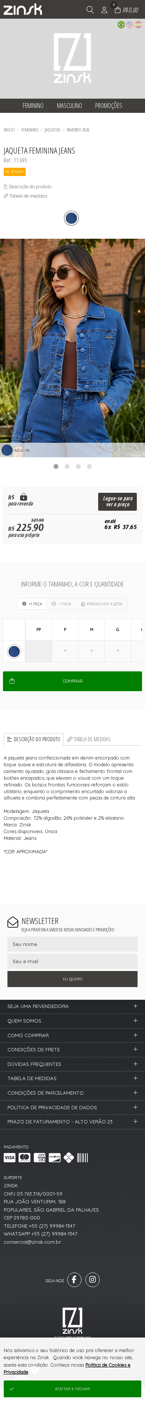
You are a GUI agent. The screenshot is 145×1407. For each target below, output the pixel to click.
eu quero (72, 979)
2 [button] (67, 466)
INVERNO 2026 (78, 129)
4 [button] (89, 466)
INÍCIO (9, 129)
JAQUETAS (52, 129)
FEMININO (30, 129)
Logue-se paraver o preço (117, 501)
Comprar (73, 681)
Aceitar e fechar (72, 1388)
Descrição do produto (37, 739)
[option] (72, 348)
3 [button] (78, 466)
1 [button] (55, 466)
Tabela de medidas (92, 739)
